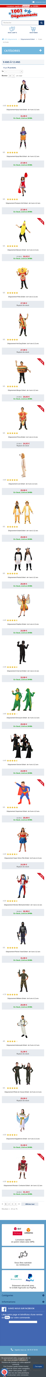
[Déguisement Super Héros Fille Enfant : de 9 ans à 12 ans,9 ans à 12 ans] (23, 839)
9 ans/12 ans (28, 105)
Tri (3, 71)
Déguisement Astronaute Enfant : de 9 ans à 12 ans (23, 1045)
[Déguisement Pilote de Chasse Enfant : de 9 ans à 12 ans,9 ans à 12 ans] (23, 1073)
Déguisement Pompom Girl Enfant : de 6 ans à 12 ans (23, 203)
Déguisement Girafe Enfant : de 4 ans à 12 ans (23, 530)
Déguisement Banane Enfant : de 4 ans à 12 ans (23, 250)
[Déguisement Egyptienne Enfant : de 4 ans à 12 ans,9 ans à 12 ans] (23, 1120)
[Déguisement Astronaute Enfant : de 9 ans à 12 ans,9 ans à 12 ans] (23, 1026)
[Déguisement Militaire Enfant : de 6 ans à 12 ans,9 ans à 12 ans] (23, 979)
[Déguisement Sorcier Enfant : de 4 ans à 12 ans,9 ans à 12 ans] (23, 746)
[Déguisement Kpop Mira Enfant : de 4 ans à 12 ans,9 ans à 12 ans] (23, 137)
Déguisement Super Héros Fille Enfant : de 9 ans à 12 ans (23, 858)
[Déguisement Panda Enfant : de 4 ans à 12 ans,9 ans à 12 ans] (23, 558)
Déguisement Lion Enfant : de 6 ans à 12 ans (23, 484)
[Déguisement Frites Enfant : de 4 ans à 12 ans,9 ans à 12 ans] (23, 278)
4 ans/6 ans (7, 149)
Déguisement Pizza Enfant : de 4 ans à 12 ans (23, 437)
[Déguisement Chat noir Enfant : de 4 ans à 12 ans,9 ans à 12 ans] (23, 652)
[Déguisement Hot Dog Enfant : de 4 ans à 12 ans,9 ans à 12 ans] (23, 325)
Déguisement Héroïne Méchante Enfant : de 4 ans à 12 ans (23, 905)
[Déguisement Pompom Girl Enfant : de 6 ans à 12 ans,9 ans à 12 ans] (23, 184)
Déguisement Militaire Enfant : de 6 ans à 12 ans (23, 998)
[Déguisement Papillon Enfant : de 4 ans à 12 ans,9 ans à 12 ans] (23, 605)
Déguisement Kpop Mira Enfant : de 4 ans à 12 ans (23, 156)
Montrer (4, 76)
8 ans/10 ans (7, 807)
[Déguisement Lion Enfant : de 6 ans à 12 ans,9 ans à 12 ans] (23, 465)
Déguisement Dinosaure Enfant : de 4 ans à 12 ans (23, 718)
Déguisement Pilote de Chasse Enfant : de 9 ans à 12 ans (23, 1092)
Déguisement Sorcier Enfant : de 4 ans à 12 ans (23, 764)
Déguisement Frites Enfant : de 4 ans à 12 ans (23, 297)
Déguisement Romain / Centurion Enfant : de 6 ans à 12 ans (23, 1185)
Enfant (5, 246)
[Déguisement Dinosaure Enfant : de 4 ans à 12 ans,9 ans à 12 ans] (23, 699)
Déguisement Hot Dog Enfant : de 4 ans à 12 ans (23, 343)
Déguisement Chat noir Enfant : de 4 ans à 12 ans (23, 671)
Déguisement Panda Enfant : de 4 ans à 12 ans (23, 577)
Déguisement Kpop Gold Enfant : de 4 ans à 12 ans (23, 109)
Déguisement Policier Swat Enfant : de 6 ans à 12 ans (23, 951)
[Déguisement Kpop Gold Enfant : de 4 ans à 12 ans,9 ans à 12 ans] (23, 91)
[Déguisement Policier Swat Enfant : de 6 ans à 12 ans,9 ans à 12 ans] (23, 933)
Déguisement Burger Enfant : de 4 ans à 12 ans (23, 390)
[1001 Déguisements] (23, 13)
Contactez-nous (40, 2)
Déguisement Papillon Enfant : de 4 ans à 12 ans (23, 624)
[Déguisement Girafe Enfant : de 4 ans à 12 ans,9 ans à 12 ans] (23, 512)
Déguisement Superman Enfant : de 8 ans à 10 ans (23, 811)
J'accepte (38, 1366)
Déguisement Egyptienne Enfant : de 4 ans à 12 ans (23, 1139)
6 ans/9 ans (7, 105)
